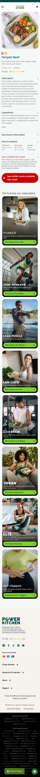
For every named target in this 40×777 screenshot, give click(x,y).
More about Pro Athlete (14, 294)
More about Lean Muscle (15, 345)
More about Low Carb (13, 390)
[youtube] (23, 645)
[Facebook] (8, 645)
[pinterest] (18, 645)
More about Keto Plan (13, 544)
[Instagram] (3, 645)
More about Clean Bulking (15, 441)
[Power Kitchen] (20, 620)
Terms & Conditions (14, 709)
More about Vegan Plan (14, 492)
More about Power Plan (14, 242)
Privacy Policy (28, 709)
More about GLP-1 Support (15, 595)
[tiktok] (13, 645)
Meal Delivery (12, 718)
